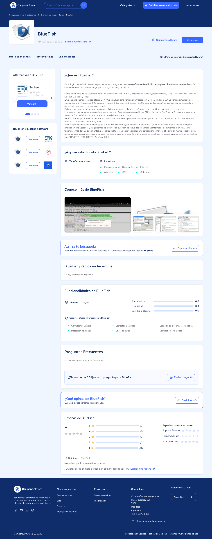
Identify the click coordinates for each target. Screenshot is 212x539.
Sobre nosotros (64, 495)
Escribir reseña (189, 400)
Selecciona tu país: (181, 487)
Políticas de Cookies (157, 533)
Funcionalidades (66, 56)
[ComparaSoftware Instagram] (32, 510)
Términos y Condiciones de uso (183, 533)
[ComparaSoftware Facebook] (27, 510)
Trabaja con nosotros (67, 511)
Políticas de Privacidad (135, 533)
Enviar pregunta (183, 377)
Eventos (61, 506)
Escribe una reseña (140, 468)
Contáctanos (138, 489)
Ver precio (192, 40)
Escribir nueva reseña (76, 41)
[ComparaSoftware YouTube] (21, 510)
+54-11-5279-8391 (140, 513)
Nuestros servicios (102, 495)
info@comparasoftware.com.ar (150, 521)
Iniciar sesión (193, 5)
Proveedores (101, 489)
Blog (59, 500)
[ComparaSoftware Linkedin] (16, 510)
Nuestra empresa (66, 489)
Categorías (126, 5)
